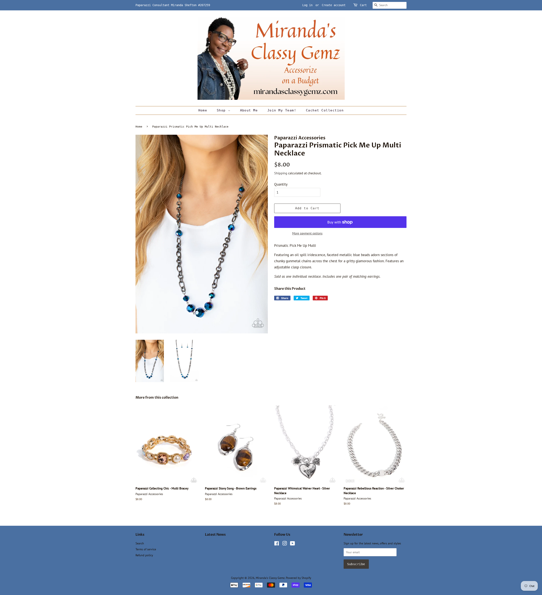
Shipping (280, 173)
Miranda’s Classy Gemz (270, 578)
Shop (222, 110)
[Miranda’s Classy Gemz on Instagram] (284, 544)
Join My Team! (281, 110)
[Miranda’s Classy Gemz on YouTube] (292, 544)
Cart (363, 5)
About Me (249, 110)
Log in (307, 5)
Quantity (281, 184)
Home (202, 110)
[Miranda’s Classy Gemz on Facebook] (276, 544)
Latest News (215, 534)
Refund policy (144, 555)
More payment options (307, 233)
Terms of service (146, 549)
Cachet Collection (325, 110)
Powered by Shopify (298, 578)
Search (140, 543)
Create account (334, 5)
